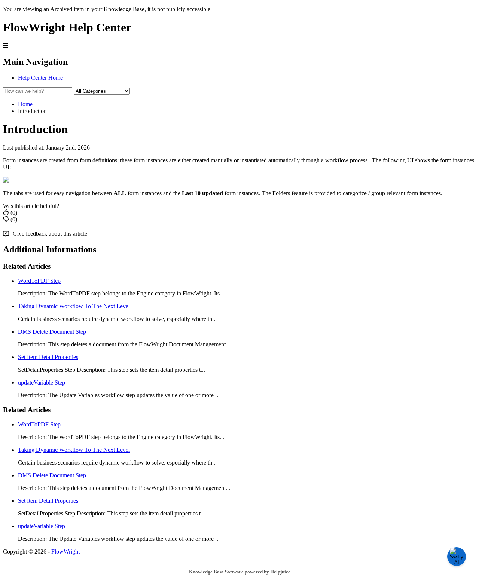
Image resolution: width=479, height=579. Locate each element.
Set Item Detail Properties (48, 357)
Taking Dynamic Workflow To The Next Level (74, 306)
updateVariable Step (41, 382)
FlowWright (65, 551)
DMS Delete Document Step (52, 331)
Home (25, 104)
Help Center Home (40, 77)
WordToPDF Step (39, 281)
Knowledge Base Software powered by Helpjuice (239, 572)
